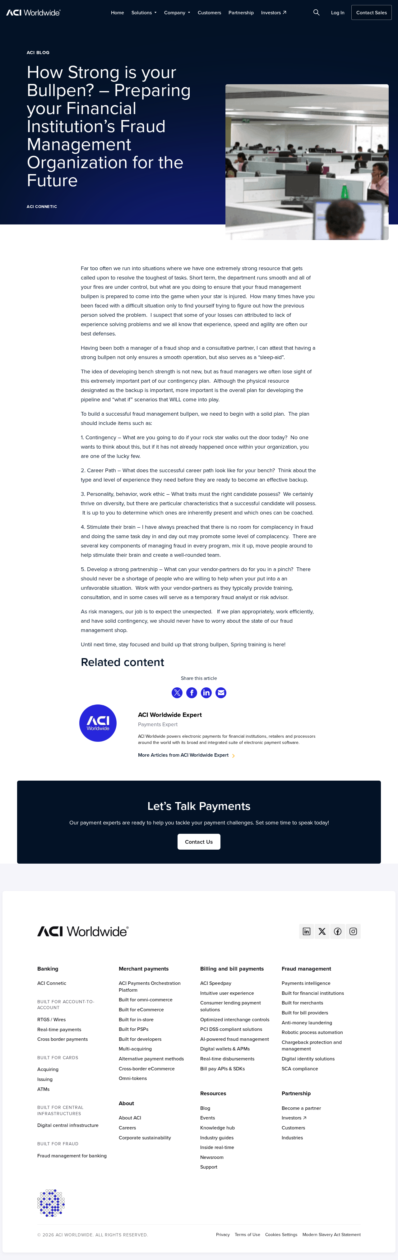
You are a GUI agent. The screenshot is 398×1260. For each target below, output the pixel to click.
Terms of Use (247, 1234)
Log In (338, 12)
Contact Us (199, 842)
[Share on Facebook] (192, 693)
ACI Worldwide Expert (170, 714)
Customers (209, 12)
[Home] (83, 931)
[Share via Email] (221, 693)
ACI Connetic (42, 207)
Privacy (223, 1234)
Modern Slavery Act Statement (332, 1234)
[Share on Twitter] (177, 693)
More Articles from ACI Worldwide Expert (183, 755)
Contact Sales (371, 12)
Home (117, 12)
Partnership (241, 12)
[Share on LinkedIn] (206, 693)
